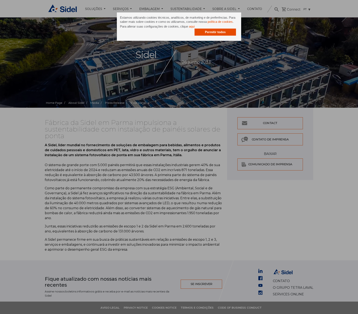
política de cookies (220, 21)
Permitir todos (215, 32)
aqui (192, 26)
